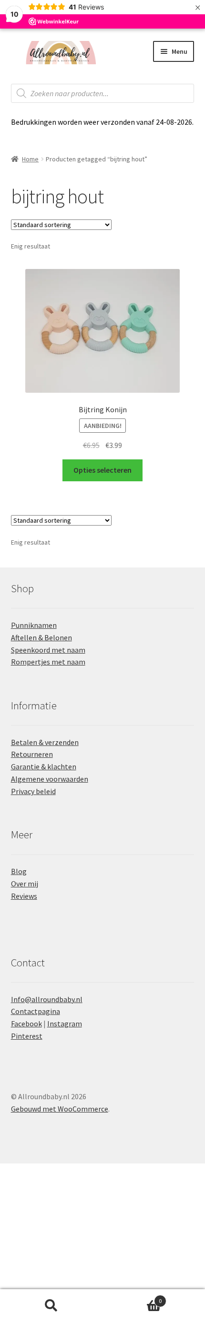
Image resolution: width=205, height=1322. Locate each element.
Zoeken (51, 1306)
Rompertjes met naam (48, 661)
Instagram (64, 1023)
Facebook (26, 1023)
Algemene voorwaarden (49, 779)
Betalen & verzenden (45, 742)
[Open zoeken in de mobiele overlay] (103, 93)
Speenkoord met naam (48, 650)
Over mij (24, 883)
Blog (19, 871)
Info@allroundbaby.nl (46, 999)
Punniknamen (34, 625)
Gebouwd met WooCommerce (59, 1108)
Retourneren (32, 754)
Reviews (24, 896)
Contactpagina (35, 1011)
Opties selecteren (102, 470)
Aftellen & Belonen (41, 637)
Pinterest (26, 1036)
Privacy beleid (33, 791)
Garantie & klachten (43, 766)
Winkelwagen (132, 1297)
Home (30, 159)
